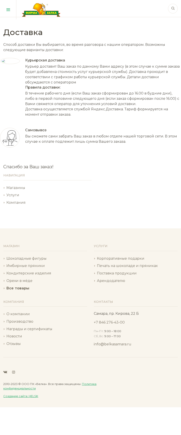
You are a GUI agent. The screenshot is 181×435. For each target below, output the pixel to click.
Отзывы (13, 344)
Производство (19, 321)
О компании (18, 314)
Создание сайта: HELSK (20, 396)
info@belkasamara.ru (112, 344)
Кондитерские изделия (28, 273)
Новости (14, 336)
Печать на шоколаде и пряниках (127, 266)
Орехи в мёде (19, 281)
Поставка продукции (117, 273)
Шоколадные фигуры (26, 258)
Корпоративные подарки (120, 258)
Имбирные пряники (25, 266)
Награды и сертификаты (29, 329)
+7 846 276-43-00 (109, 322)
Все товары (17, 288)
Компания (16, 202)
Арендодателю (111, 281)
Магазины (15, 188)
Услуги (12, 195)
